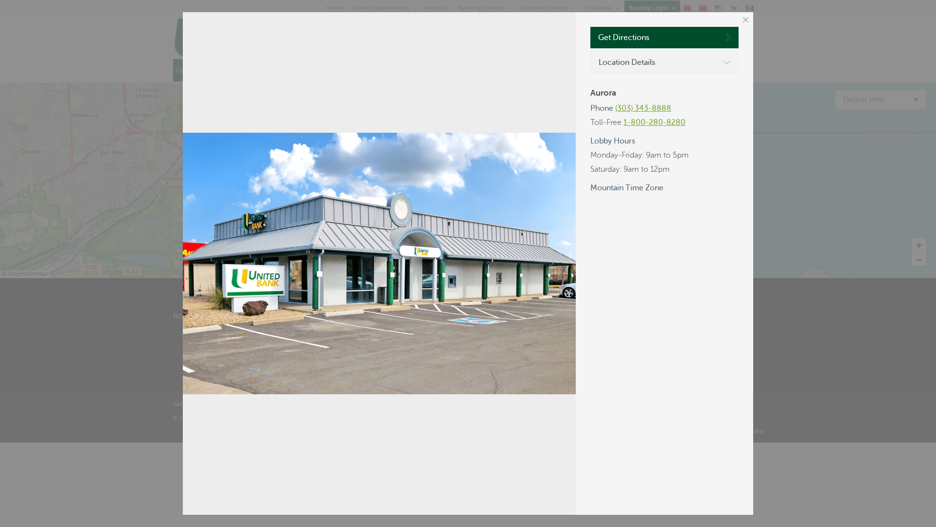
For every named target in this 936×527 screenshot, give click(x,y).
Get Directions (623, 37)
